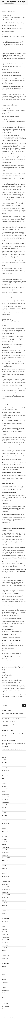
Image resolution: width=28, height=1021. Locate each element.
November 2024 (6, 796)
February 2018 (5, 955)
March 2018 (4, 953)
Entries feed (5, 1003)
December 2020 (6, 886)
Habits (3, 977)
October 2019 (5, 921)
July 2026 (4, 757)
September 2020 (6, 894)
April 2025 (4, 786)
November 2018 (5, 939)
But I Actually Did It (10, 740)
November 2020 (6, 889)
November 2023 (6, 826)
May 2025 (4, 783)
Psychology (4, 985)
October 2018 (5, 942)
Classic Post (5, 969)
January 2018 (5, 958)
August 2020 (5, 897)
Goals (3, 974)
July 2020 (4, 900)
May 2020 (4, 905)
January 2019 (5, 934)
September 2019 (6, 924)
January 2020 (5, 913)
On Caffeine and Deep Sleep (16, 749)
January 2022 (5, 873)
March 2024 (5, 818)
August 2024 (5, 804)
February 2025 (5, 789)
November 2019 (5, 918)
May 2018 (4, 950)
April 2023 (4, 841)
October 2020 (5, 892)
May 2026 (4, 759)
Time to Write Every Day (9, 405)
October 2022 (5, 855)
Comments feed (6, 1006)
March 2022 (4, 868)
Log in (3, 1001)
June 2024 (4, 810)
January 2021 (5, 884)
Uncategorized (5, 990)
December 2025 (6, 770)
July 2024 (4, 807)
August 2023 (5, 831)
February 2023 (5, 847)
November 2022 (5, 852)
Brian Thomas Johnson (13, 2)
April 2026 (4, 762)
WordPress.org (5, 1008)
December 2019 (5, 916)
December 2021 (5, 876)
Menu (14, 7)
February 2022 (5, 871)
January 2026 (5, 767)
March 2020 (5, 908)
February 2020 (5, 910)
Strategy (4, 987)
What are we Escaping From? (8, 721)
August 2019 (5, 926)
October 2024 (5, 799)
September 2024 (6, 802)
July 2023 (4, 834)
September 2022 (6, 857)
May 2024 (4, 812)
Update (3, 992)
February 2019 (5, 931)
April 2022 (4, 865)
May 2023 (4, 839)
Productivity (5, 982)
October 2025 (5, 775)
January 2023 (5, 849)
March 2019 (4, 929)
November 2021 (5, 879)
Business (4, 966)
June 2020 (4, 902)
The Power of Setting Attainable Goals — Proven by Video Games (13, 745)
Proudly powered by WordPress (8, 1017)
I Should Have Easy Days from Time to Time (12, 718)
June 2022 (4, 863)
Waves (3, 716)
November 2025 (6, 773)
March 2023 (5, 844)
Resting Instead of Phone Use (16, 738)
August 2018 (5, 945)
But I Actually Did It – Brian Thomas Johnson (12, 743)
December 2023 (6, 823)
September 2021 (6, 881)
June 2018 (4, 947)
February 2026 (5, 765)
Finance (4, 971)
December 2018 (5, 937)
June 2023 (4, 836)
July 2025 (4, 781)
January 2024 (5, 820)
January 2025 (5, 791)
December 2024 (6, 794)
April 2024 (4, 815)
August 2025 (5, 778)
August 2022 (5, 860)
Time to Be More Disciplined (10, 321)
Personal (4, 979)
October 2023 (5, 828)
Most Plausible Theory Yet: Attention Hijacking (12, 713)
